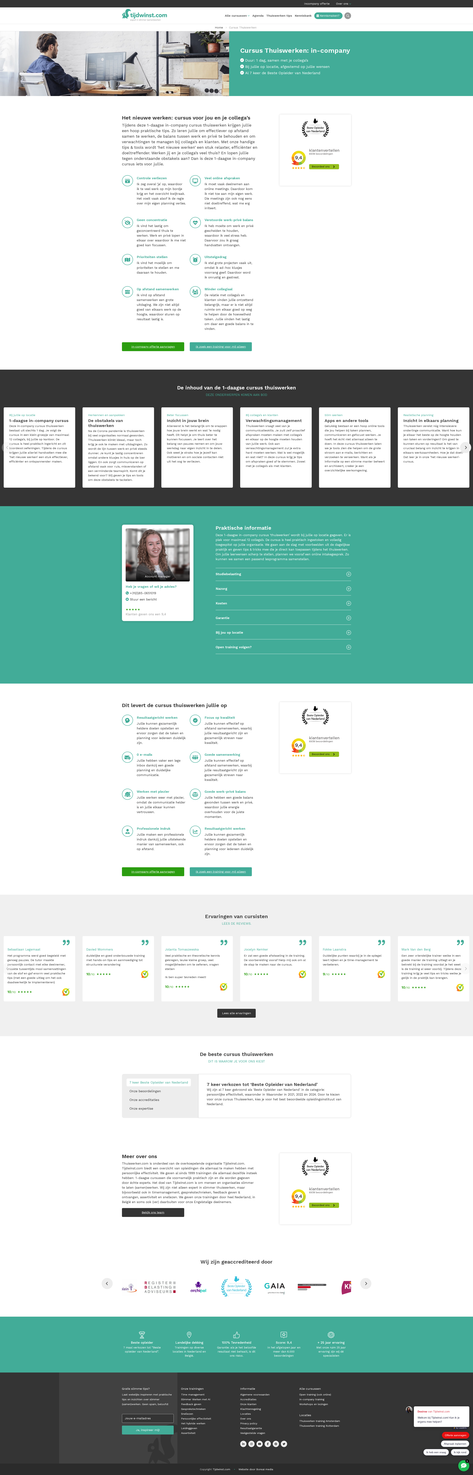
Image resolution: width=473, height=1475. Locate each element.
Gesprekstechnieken (193, 1408)
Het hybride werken (193, 1423)
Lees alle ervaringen (236, 1013)
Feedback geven (191, 1404)
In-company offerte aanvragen (153, 346)
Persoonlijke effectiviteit (196, 1418)
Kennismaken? (329, 15)
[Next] (465, 447)
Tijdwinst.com (221, 1469)
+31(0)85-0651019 (143, 593)
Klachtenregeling (250, 1408)
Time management (193, 1394)
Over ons (342, 3)
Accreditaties (248, 1399)
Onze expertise (141, 1108)
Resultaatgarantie (251, 1428)
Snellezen (187, 1413)
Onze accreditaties (144, 1100)
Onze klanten (248, 1404)
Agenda (257, 15)
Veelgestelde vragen (252, 1433)
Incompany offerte (317, 3)
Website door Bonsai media (256, 1469)
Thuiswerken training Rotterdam (319, 1425)
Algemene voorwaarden (255, 1394)
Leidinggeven (189, 1428)
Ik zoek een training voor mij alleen (221, 346)
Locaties (245, 1413)
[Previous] (107, 1283)
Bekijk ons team (153, 1212)
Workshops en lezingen (313, 1404)
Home (219, 27)
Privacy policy (248, 1423)
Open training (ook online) (315, 1394)
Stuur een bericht (143, 599)
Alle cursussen (236, 15)
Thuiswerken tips (279, 15)
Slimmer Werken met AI (195, 1399)
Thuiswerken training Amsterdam (319, 1421)
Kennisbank (303, 15)
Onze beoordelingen (145, 1091)
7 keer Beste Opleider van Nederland (158, 1082)
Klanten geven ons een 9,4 (146, 614)
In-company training (311, 1399)
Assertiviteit (188, 1433)
